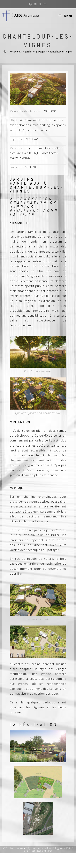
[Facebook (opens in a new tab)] (30, 4)
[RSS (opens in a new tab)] (40, 4)
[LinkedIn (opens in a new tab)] (35, 4)
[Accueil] (5, 51)
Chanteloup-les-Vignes (60, 51)
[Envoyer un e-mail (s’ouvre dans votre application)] (44, 4)
